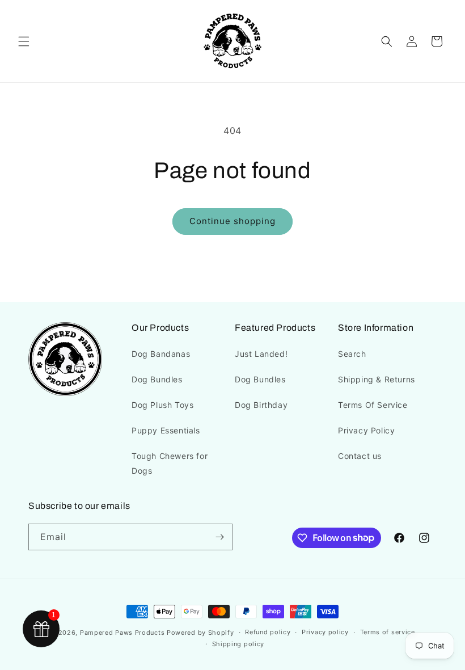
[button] (23, 41)
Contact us (360, 456)
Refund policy (267, 632)
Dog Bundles (157, 379)
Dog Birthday (261, 405)
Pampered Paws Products (122, 633)
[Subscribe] (219, 537)
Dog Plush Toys (162, 405)
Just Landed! (261, 354)
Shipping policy (238, 644)
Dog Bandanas (161, 354)
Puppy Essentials (166, 430)
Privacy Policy (366, 430)
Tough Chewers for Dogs (170, 463)
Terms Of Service (373, 405)
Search (352, 354)
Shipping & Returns (376, 379)
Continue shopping (232, 221)
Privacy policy (325, 632)
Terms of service (387, 632)
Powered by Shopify (200, 633)
